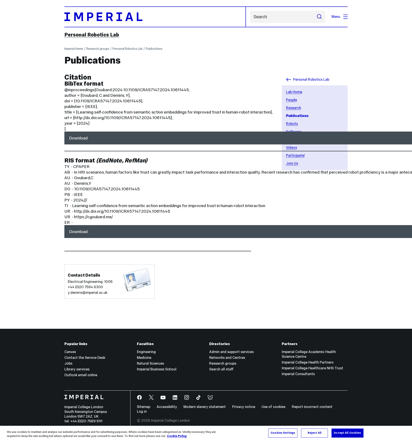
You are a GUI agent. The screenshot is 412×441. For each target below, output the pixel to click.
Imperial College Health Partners (307, 362)
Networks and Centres (227, 357)
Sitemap (143, 407)
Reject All (314, 433)
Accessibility (167, 407)
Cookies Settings (283, 433)
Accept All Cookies (347, 433)
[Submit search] (319, 17)
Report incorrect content (312, 407)
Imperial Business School (156, 369)
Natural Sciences (150, 363)
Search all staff (221, 369)
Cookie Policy (177, 436)
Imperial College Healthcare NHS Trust (312, 368)
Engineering (146, 352)
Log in (142, 411)
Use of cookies (273, 407)
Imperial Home (73, 49)
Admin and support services (231, 352)
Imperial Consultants (298, 374)
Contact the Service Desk (84, 357)
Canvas (70, 352)
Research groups (97, 49)
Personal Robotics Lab (91, 35)
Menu (336, 16)
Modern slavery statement (204, 407)
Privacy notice (243, 407)
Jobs (68, 363)
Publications (154, 49)
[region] (206, 433)
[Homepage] (155, 16)
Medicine (144, 357)
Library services (76, 369)
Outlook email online (80, 375)
